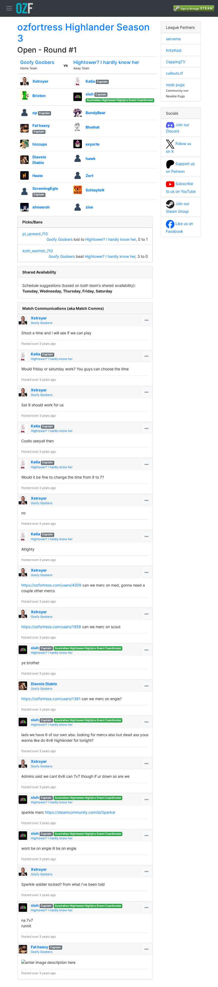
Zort (89, 175)
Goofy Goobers (37, 62)
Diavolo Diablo (44, 683)
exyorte (92, 144)
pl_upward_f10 (35, 233)
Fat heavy (41, 125)
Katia (90, 81)
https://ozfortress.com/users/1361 (51, 698)
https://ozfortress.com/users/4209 (51, 585)
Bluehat (92, 127)
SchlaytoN (95, 190)
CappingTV (175, 61)
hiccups (39, 144)
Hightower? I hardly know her (106, 62)
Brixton (39, 95)
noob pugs (175, 84)
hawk (90, 158)
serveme (173, 39)
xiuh (90, 94)
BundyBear (96, 112)
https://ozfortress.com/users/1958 (51, 626)
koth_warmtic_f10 (38, 250)
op (34, 112)
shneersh (41, 207)
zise (89, 207)
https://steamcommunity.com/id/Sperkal (80, 812)
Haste (37, 175)
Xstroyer (40, 81)
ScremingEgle (45, 188)
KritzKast (174, 50)
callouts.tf (174, 73)
